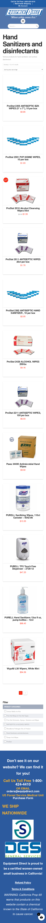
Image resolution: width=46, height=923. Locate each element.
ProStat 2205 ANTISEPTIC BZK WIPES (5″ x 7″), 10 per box (23, 107)
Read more (23, 611)
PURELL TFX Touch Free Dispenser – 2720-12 (23, 567)
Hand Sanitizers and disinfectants (17, 733)
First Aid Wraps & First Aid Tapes (17, 716)
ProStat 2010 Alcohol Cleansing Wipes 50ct (23, 209)
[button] (23, 21)
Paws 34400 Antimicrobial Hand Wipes (23, 465)
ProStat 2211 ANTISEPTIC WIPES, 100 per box (23, 414)
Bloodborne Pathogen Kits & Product (18, 729)
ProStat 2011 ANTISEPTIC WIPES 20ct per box (23, 260)
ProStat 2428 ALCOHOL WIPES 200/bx (23, 363)
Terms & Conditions (23, 889)
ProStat (9, 742)
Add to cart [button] (24, 99)
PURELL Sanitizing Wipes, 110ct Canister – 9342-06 (23, 516)
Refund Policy (23, 882)
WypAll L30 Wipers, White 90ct (23, 668)
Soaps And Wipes (12, 737)
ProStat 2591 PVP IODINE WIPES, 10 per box (22, 158)
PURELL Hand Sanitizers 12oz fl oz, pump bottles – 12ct (22, 619)
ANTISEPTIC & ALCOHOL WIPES (18, 724)
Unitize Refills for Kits (14, 711)
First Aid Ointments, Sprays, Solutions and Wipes (23, 720)
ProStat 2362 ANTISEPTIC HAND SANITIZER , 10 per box (23, 311)
